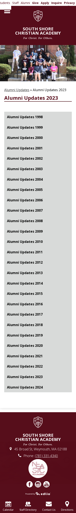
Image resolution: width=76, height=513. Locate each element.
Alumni (25, 3)
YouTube (46, 484)
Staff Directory (28, 510)
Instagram (38, 484)
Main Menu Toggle (7, 10)
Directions (67, 510)
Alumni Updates (16, 90)
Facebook (29, 484)
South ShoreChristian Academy (38, 32)
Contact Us (48, 510)
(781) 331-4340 (46, 455)
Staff (15, 3)
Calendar (8, 510)
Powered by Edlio (38, 493)
